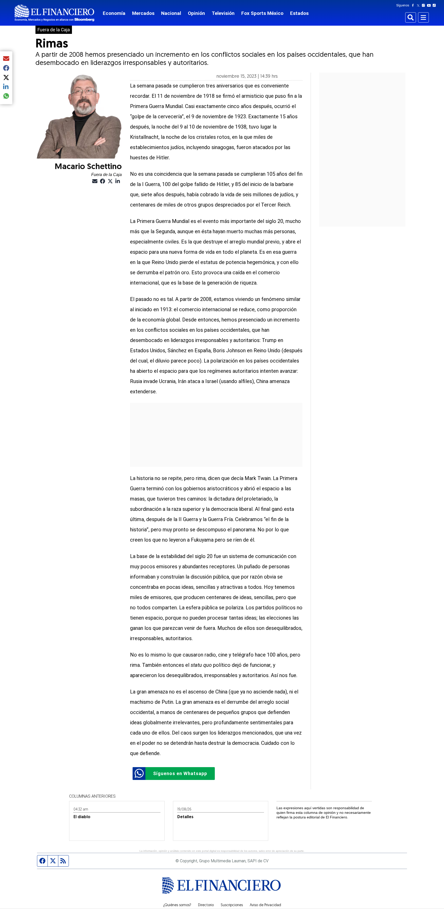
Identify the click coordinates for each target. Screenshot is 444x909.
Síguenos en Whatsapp (180, 773)
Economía (114, 13)
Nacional (171, 13)
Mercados (143, 13)
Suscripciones (232, 905)
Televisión (223, 13)
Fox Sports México (262, 13)
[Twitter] (419, 5)
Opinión (196, 13)
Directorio (206, 905)
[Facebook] (414, 5)
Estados (299, 13)
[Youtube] (430, 5)
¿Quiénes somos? (177, 905)
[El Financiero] (54, 13)
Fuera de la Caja (54, 29)
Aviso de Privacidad (265, 905)
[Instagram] (424, 5)
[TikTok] (435, 5)
